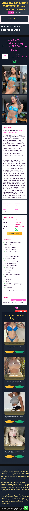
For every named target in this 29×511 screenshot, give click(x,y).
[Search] (16, 12)
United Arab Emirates (10, 133)
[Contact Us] (20, 12)
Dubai (20, 130)
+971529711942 (19, 56)
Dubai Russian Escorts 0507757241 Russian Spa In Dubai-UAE (14, 6)
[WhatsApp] (19, 352)
